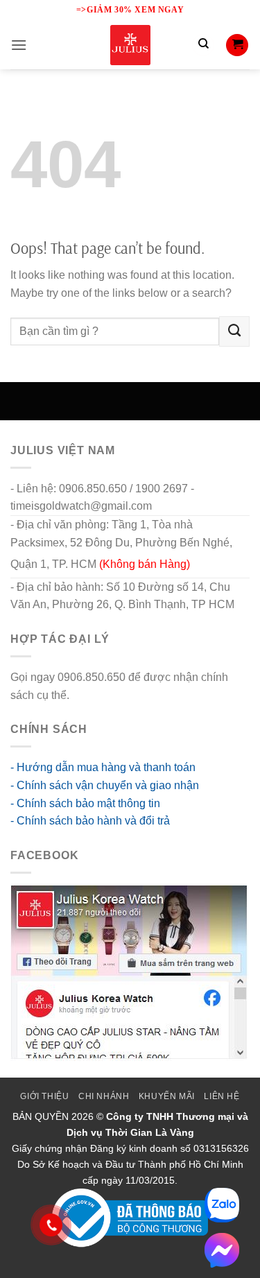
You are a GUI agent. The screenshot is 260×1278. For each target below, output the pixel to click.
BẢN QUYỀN (40, 1116)
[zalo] (222, 1205)
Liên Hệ (221, 1096)
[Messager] (222, 1250)
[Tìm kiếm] (203, 45)
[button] (18, 45)
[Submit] (234, 331)
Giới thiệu (44, 1096)
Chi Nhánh (104, 1096)
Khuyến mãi (167, 1096)
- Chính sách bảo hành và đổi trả (90, 821)
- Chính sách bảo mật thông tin (85, 803)
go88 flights (100, 695)
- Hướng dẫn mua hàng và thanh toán (103, 767)
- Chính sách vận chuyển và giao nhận (104, 785)
